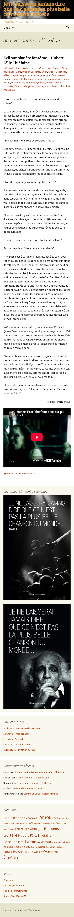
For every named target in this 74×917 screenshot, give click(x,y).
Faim (43, 75)
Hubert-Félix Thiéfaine (22, 79)
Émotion (10, 857)
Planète (58, 82)
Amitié (35, 818)
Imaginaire (40, 79)
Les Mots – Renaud (13, 739)
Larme (30, 841)
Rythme (41, 846)
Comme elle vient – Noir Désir (27, 788)
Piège (49, 82)
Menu (6, 28)
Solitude (7, 851)
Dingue (14, 75)
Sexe (47, 847)
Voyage (55, 851)
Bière (18, 71)
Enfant (19, 829)
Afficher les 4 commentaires (21, 473)
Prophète (8, 86)
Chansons (30, 68)
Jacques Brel (14, 841)
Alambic (57, 68)
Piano (67, 842)
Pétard (41, 82)
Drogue (23, 75)
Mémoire (60, 842)
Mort (43, 842)
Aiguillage (46, 68)
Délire (6, 75)
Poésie (17, 846)
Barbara (58, 818)
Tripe (26, 851)
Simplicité (54, 846)
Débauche (61, 71)
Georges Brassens (44, 828)
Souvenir (18, 851)
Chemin (45, 823)
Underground (28, 86)
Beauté (65, 818)
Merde (6, 82)
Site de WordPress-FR (14, 896)
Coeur (59, 823)
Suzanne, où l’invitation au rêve (19, 749)
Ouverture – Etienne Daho (16, 744)
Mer (38, 842)
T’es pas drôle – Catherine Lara (33, 777)
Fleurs (6, 79)
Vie (42, 851)
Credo (51, 71)
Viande (39, 86)
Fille (26, 829)
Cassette (35, 71)
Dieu (5, 829)
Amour (46, 817)
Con (64, 823)
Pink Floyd (8, 846)
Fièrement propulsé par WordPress (21, 909)
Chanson (35, 823)
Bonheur (17, 823)
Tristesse (34, 851)
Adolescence (13, 817)
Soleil (61, 847)
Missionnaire (17, 82)
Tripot (17, 86)
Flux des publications (14, 885)
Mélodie (51, 842)
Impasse (50, 79)
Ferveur (62, 75)
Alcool (28, 818)
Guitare (10, 835)
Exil (38, 75)
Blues (10, 824)
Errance (32, 75)
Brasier (26, 71)
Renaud (26, 846)
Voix (47, 851)
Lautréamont (63, 79)
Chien (44, 71)
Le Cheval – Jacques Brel (16, 733)
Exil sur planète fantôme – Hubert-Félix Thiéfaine (40, 772)
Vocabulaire (51, 86)
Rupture (34, 847)
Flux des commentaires (15, 890)
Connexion (8, 880)
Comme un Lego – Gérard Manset (41, 793)
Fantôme (51, 75)
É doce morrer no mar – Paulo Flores (35, 782)
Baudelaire (8, 71)
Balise (65, 68)
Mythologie (31, 82)
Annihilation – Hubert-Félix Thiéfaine (21, 728)
